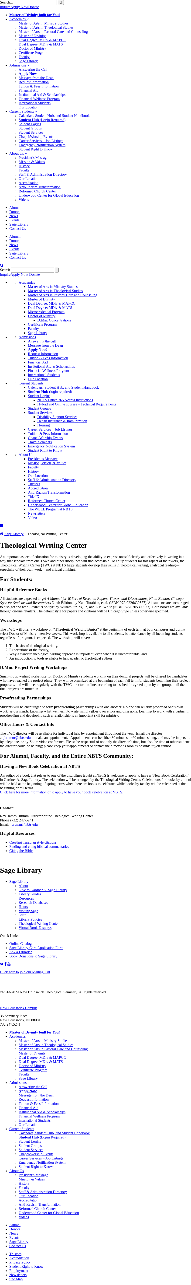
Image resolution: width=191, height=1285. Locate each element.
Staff (22, 915)
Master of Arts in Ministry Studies (43, 23)
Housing (43, 425)
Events (14, 220)
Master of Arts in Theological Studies (46, 27)
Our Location (28, 107)
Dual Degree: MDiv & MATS (41, 44)
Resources (26, 898)
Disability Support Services (57, 417)
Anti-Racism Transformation (40, 187)
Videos (24, 200)
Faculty (24, 57)
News (13, 216)
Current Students (22, 111)
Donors (14, 212)
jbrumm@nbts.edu (17, 738)
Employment (18, 1271)
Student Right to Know (36, 149)
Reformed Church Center (37, 191)
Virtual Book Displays (35, 928)
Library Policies (30, 919)
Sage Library (28, 61)
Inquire (5, 7)
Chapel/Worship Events (36, 137)
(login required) (50, 392)
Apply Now (19, 7)
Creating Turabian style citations (33, 842)
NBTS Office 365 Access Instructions (65, 400)
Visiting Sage (28, 911)
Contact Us (17, 228)
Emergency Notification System (42, 145)
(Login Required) (42, 120)
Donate (33, 7)
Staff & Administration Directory (43, 174)
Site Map (16, 1279)
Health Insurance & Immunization (62, 421)
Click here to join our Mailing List (25, 972)
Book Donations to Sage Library (33, 956)
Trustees (34, 484)
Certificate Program (33, 53)
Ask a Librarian (20, 952)
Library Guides (30, 894)
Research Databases (33, 902)
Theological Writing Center (39, 923)
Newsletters (36, 513)
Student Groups (30, 128)
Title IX (33, 497)
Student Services (31, 132)
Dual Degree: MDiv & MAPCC (42, 40)
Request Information (34, 82)
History (24, 166)
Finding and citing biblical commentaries (39, 847)
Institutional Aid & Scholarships (42, 95)
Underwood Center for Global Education (49, 195)
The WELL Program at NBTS (50, 509)
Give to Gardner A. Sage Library (43, 890)
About (23, 886)
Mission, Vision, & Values (47, 463)
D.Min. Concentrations (54, 320)
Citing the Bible (21, 851)
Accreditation (28, 183)
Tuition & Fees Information (39, 86)
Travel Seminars (40, 442)
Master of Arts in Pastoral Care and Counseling (53, 32)
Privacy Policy (20, 1262)
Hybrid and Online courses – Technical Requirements (76, 404)
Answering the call (42, 341)
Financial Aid (28, 90)
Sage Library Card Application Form (36, 948)
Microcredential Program (46, 312)
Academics (18, 19)
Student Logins (30, 124)
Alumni (14, 208)
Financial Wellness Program (39, 99)
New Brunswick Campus (18, 1008)
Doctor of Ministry (32, 48)
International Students (35, 103)
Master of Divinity (32, 36)
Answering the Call (33, 69)
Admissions (18, 65)
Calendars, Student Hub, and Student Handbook (54, 116)
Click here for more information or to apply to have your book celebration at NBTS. (61, 792)
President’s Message (33, 158)
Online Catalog (20, 944)
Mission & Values (32, 162)
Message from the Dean (36, 78)
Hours (23, 907)
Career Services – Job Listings (41, 141)
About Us (17, 153)
